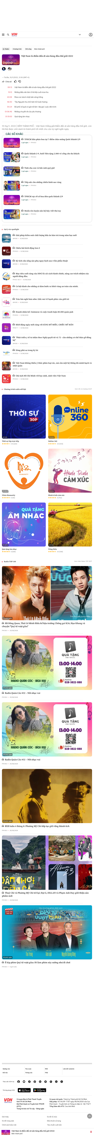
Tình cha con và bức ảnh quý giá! (39, 168)
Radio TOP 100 (10, 561)
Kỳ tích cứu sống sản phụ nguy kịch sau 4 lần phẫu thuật (42, 260)
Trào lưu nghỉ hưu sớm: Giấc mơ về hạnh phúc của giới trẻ (42, 299)
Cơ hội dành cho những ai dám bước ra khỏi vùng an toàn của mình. (47, 286)
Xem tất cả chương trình (83, 389)
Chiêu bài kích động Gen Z (28, 248)
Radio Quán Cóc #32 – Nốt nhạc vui (22, 693)
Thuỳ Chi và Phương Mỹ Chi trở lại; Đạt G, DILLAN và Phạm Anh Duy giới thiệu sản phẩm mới (45, 894)
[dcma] (51, 1082)
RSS (46, 1069)
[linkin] (40, 1082)
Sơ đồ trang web (8, 1121)
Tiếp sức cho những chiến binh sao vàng (42, 182)
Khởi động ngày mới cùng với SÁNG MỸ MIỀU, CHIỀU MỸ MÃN (44, 324)
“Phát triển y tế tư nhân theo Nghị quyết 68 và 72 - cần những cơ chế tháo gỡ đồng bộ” (52, 338)
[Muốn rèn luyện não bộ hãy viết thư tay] (12, 214)
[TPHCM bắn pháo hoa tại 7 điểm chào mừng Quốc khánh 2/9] (12, 143)
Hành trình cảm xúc (56, 495)
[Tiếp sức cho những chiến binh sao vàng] (12, 186)
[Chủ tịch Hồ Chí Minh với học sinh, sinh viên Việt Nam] (6, 378)
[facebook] (18, 1082)
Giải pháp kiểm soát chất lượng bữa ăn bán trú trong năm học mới (46, 235)
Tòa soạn (28, 1069)
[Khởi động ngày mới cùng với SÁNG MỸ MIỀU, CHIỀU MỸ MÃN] (6, 327)
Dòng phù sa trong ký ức (27, 350)
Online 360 (52, 441)
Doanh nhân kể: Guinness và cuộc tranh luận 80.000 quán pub (44, 311)
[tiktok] (29, 1082)
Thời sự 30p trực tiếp (10, 441)
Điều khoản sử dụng (54, 1121)
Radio (7, 49)
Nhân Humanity (8, 495)
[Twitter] (56, 1082)
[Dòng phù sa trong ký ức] (6, 353)
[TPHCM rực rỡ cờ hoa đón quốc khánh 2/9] (12, 200)
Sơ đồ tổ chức (52, 1117)
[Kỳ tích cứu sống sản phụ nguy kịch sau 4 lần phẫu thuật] (6, 263)
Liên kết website (68, 1069)
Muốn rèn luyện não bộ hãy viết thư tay (42, 210)
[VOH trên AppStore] (24, 1090)
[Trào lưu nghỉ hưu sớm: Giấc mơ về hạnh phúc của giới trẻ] (6, 302)
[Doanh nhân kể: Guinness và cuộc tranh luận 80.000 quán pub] (6, 314)
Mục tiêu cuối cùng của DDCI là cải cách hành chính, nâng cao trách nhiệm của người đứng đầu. (51, 275)
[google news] (45, 1082)
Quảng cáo (6, 1069)
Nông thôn (52, 549)
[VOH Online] (15, 35)
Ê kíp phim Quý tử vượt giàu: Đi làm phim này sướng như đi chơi (37, 962)
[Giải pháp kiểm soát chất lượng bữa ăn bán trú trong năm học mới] (6, 238)
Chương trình (17, 49)
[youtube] (24, 1082)
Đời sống (28, 49)
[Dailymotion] (61, 1082)
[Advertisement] (47, 1013)
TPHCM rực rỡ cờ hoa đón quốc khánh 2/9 (43, 196)
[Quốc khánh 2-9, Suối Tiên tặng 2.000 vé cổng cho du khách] (12, 157)
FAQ (46, 1073)
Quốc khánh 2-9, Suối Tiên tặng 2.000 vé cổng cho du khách (51, 153)
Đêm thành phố (39, 49)
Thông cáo (28, 1073)
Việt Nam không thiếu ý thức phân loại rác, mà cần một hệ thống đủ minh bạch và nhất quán (52, 364)
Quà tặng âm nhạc (9, 549)
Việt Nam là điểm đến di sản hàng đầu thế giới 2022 (33, 1131)
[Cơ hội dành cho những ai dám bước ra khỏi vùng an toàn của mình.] (6, 289)
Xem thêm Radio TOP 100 (82, 561)
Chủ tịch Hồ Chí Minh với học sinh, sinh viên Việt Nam (41, 375)
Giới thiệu (5, 1117)
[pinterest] (34, 1082)
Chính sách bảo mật (9, 1125)
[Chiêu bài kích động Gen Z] (6, 251)
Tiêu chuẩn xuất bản (54, 1125)
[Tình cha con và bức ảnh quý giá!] (12, 171)
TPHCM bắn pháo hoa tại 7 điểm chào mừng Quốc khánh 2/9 (52, 139)
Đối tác (5, 1073)
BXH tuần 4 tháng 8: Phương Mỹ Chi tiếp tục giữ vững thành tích (37, 826)
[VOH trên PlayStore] (39, 1090)
